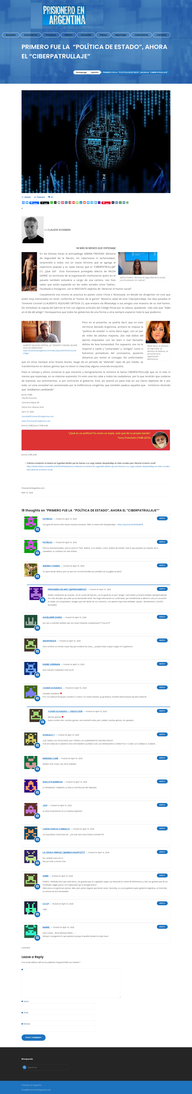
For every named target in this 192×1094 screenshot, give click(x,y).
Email (26, 1012)
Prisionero (41, 197)
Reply (162, 518)
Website (27, 1024)
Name (26, 1001)
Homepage (81, 72)
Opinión (94, 72)
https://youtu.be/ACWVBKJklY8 (130, 524)
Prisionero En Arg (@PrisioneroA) (67, 589)
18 (52, 197)
